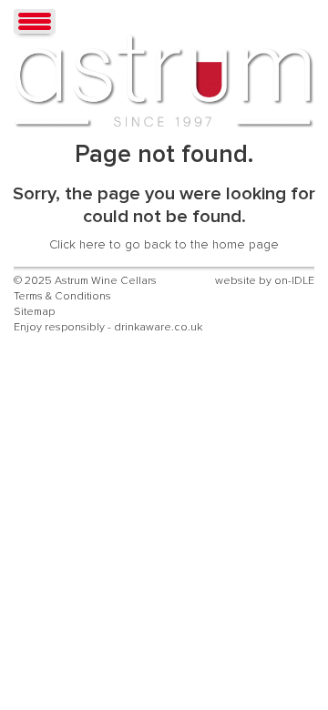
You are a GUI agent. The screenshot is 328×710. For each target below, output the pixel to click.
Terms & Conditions (62, 296)
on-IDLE (294, 281)
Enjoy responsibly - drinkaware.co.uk (108, 327)
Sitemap (34, 312)
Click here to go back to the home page (164, 244)
